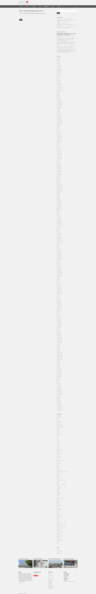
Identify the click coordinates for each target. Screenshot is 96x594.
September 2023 (59, 107)
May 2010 (58, 331)
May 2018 (58, 196)
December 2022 (59, 119)
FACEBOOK (50, 578)
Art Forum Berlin (59, 425)
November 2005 (59, 407)
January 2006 (59, 404)
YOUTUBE (50, 574)
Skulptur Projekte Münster (61, 525)
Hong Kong (59, 470)
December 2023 (59, 102)
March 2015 (59, 250)
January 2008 (59, 370)
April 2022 (58, 130)
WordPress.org (59, 553)
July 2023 (58, 109)
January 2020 (59, 168)
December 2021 (59, 136)
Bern (57, 438)
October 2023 (59, 105)
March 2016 (59, 233)
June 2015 (58, 245)
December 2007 (59, 372)
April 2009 (58, 349)
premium (58, 508)
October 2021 (59, 139)
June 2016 (58, 229)
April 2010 (58, 332)
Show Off (58, 522)
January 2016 (59, 236)
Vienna (58, 537)
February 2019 (59, 184)
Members (46, 6)
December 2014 (59, 254)
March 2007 (59, 384)
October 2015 (59, 240)
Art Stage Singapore (60, 426)
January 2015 (59, 252)
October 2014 (59, 257)
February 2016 (59, 234)
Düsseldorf (58, 457)
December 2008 (59, 355)
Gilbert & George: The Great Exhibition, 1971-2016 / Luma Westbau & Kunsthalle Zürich (66, 44)
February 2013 (59, 285)
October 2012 (59, 290)
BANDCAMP (50, 586)
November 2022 (59, 121)
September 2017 (59, 208)
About (59, 6)
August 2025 (59, 74)
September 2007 (59, 376)
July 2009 (58, 345)
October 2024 (59, 88)
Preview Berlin (59, 509)
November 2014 (59, 255)
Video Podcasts (59, 536)
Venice (58, 533)
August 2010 (59, 327)
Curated (58, 449)
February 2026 (59, 66)
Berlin (58, 436)
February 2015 (59, 251)
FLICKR (49, 579)
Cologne (58, 447)
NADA (58, 502)
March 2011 (59, 317)
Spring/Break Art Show (61, 527)
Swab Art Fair (59, 530)
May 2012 (58, 297)
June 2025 (58, 77)
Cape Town (58, 443)
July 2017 (58, 210)
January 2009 (59, 353)
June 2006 (58, 397)
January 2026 (59, 67)
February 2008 (59, 369)
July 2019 (58, 177)
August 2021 (59, 142)
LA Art (58, 478)
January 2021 (59, 151)
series (58, 520)
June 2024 (58, 94)
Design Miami (59, 453)
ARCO (58, 418)
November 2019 (59, 171)
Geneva (58, 466)
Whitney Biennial (60, 540)
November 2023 (59, 104)
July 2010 (58, 328)
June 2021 (58, 144)
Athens (58, 429)
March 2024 (59, 98)
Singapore (58, 523)
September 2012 (59, 292)
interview (58, 473)
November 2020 (59, 154)
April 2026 (58, 63)
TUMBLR (50, 582)
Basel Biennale (59, 433)
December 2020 (59, 153)
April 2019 (58, 181)
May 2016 (58, 230)
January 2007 (59, 387)
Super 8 (58, 529)
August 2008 (59, 360)
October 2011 (59, 307)
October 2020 (59, 156)
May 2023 (58, 112)
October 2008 (59, 358)
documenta (59, 456)
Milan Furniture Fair (60, 498)
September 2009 (59, 342)
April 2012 (58, 299)
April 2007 (58, 383)
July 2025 (58, 76)
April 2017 (58, 215)
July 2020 (58, 160)
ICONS (49, 584)
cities (58, 446)
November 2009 (59, 339)
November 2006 (59, 390)
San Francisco (59, 515)
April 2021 (58, 147)
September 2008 (59, 359)
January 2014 (59, 269)
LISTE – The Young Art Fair (61, 484)
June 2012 (58, 296)
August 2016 (59, 226)
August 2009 (59, 344)
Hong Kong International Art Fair (62, 471)
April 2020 (58, 164)
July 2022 (58, 126)
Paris (57, 506)
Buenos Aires (59, 440)
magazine (58, 491)
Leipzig (58, 481)
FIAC (57, 459)
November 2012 (59, 289)
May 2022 (58, 129)
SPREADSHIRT (50, 580)
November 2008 (59, 356)
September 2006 (59, 393)
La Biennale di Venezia (60, 480)
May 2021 (58, 146)
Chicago (58, 445)
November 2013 (59, 272)
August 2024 (59, 91)
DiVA (57, 454)
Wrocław (58, 541)
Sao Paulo (58, 518)
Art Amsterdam (59, 421)
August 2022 (59, 125)
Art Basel (58, 422)
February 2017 (59, 217)
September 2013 (59, 275)
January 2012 (59, 303)
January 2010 (59, 337)
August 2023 (59, 108)
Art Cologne (59, 424)
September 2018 (59, 191)
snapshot (58, 526)
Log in (58, 548)
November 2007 (59, 373)
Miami (58, 495)
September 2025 (59, 73)
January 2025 (59, 84)
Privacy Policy (20, 583)
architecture (59, 417)
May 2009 (58, 348)
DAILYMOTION (51, 575)
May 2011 (58, 314)
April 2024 (58, 97)
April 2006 (58, 400)
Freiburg (58, 463)
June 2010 (58, 330)
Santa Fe (58, 516)
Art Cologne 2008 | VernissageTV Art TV (63, 46)
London (58, 485)
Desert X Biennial (60, 450)
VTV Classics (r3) (59, 539)
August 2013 (59, 276)
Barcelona (58, 431)
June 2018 (58, 195)
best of (58, 439)
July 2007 (58, 379)
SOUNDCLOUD (50, 585)
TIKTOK (49, 589)
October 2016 (59, 223)
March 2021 (59, 149)
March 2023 (59, 115)
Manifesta (58, 492)
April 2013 (58, 282)
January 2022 (59, 135)
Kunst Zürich (59, 477)
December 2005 (59, 405)
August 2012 (59, 293)
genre (58, 467)
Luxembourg (59, 488)
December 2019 (59, 170)
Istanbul (58, 474)
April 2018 (58, 198)
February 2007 (59, 386)
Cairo (58, 442)
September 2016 (59, 224)
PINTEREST (50, 581)
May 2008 (58, 365)
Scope (58, 519)
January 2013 (59, 286)
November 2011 (59, 306)
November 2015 (59, 238)
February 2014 (59, 268)
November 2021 (59, 137)
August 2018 (59, 192)
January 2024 (59, 101)
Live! (40, 6)
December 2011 (59, 304)
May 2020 (58, 163)
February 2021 (59, 150)
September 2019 (59, 174)
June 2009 (58, 346)
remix (58, 512)
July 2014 (58, 261)
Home (21, 6)
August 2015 (59, 243)
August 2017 (59, 209)
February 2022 (59, 133)
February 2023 (59, 116)
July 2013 (58, 278)
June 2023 (58, 111)
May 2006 (58, 398)
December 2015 (59, 237)
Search (76, 6)
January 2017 (59, 219)
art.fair (58, 428)
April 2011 (58, 316)
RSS (49, 573)
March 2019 (59, 182)
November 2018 (59, 188)
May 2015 (58, 247)
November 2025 (59, 70)
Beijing (58, 435)
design (58, 452)
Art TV (27, 6)
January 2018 (59, 202)
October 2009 (59, 341)
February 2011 (59, 318)
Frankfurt (58, 461)
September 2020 (59, 157)
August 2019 (59, 175)
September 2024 (59, 90)
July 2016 (58, 227)
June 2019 (58, 178)
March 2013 (59, 283)
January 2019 (59, 185)
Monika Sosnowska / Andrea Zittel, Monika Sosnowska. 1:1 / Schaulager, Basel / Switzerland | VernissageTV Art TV (66, 50)
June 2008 (58, 363)
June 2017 (58, 212)
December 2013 (59, 271)
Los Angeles (59, 487)
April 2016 (58, 231)
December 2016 (59, 220)
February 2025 (59, 83)
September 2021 (59, 140)
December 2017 (59, 203)
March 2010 (59, 334)
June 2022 (58, 128)
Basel (58, 432)
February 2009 (59, 352)
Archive (33, 6)
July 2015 (58, 244)
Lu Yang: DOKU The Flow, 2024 (62, 22)
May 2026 (58, 62)
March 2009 (59, 351)
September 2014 (59, 258)
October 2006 (59, 391)
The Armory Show (60, 532)
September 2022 (59, 123)
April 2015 (58, 248)
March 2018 (59, 199)
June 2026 (58, 60)
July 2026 (58, 59)
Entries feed (59, 550)
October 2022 (59, 122)
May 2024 (58, 95)
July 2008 (58, 362)
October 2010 (59, 324)
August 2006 (59, 394)
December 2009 (59, 338)
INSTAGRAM (50, 583)
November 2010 (59, 323)
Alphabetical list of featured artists (69, 581)
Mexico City (59, 494)
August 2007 (59, 377)
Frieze (58, 464)
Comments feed (59, 551)
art (57, 419)
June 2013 (58, 279)
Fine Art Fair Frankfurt (60, 460)
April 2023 (58, 114)
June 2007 (58, 380)
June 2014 (58, 262)
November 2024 (59, 87)
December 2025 (59, 69)
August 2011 (59, 310)
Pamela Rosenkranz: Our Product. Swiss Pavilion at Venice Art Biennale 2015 (66, 35)
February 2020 (59, 167)
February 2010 (59, 335)
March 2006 (59, 401)
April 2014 (58, 265)
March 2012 (59, 300)
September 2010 (59, 325)
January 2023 (59, 118)
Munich (58, 499)
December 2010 (59, 321)
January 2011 (59, 320)
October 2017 (59, 206)
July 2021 (58, 143)
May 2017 (58, 213)
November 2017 (59, 205)
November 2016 (59, 222)
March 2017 (59, 216)
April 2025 (58, 80)
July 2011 (58, 311)
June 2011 (58, 313)
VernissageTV (59, 534)
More (52, 6)
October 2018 (59, 189)
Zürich (58, 543)
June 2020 (58, 161)
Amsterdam (59, 415)
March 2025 (59, 81)
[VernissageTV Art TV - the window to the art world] (23, 2)
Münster (58, 501)
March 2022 (59, 132)
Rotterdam (58, 513)
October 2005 (59, 408)
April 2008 (58, 366)
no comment (59, 505)
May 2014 (58, 264)
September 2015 (59, 241)
